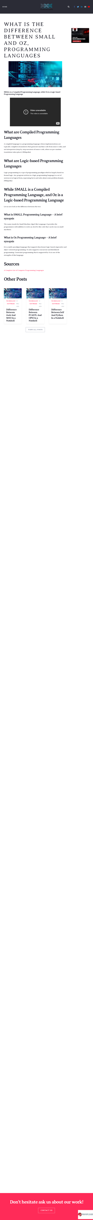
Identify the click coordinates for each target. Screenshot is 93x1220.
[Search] (68, 7)
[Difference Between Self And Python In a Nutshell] (58, 293)
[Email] (85, 7)
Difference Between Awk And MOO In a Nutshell (11, 315)
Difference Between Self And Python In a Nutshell (57, 313)
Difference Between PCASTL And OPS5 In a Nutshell (35, 315)
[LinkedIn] (81, 7)
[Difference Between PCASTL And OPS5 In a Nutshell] (35, 293)
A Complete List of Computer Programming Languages (24, 270)
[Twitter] (78, 7)
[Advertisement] (80, 77)
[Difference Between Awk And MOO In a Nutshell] (13, 293)
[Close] (71, 7)
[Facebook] (74, 7)
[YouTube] (89, 7)
